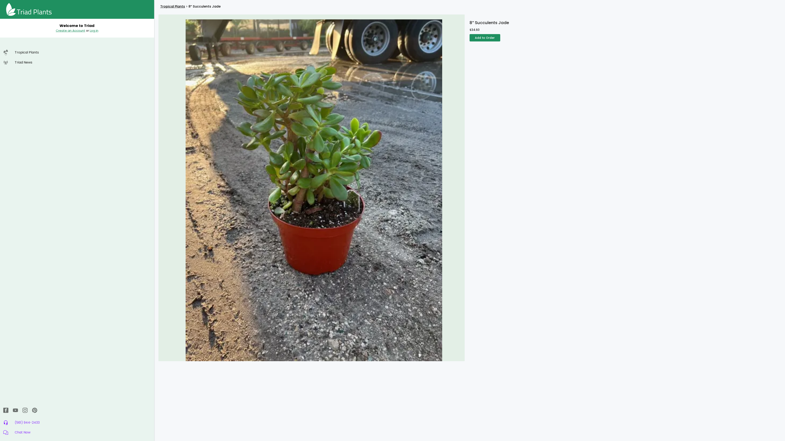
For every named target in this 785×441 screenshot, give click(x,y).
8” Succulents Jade (204, 6)
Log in (94, 30)
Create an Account (70, 30)
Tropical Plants (172, 6)
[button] (77, 432)
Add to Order (485, 38)
